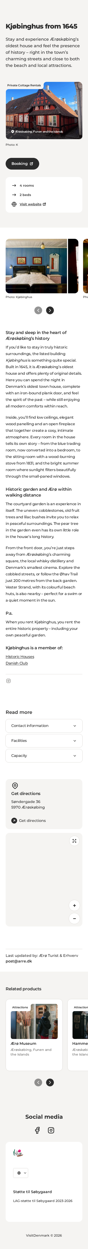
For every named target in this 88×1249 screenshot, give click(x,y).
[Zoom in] (74, 905)
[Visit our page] (51, 1130)
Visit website (31, 204)
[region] (44, 879)
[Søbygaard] (18, 1153)
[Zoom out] (74, 918)
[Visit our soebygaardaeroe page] (37, 1130)
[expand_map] (74, 841)
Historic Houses (20, 656)
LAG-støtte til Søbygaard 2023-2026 (43, 1201)
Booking (19, 163)
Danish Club (17, 663)
